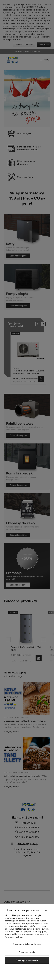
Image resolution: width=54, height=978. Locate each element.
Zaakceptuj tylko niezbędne (27, 944)
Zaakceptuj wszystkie (27, 960)
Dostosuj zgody (27, 952)
